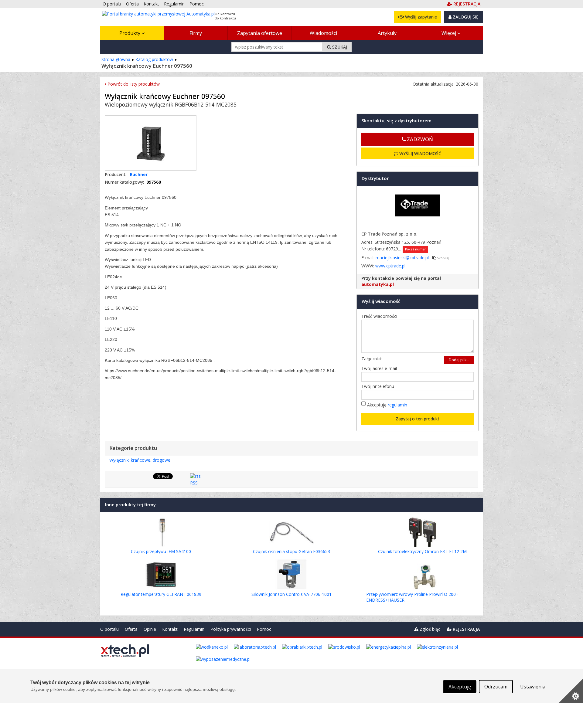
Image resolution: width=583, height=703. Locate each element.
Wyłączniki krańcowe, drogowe (139, 460)
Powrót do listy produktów (133, 84)
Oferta (131, 629)
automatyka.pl (377, 284)
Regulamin (194, 629)
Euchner (139, 174)
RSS (194, 483)
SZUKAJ (339, 47)
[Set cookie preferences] (571, 691)
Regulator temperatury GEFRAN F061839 (161, 594)
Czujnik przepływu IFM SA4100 (161, 551)
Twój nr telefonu (379, 386)
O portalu (109, 629)
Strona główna (115, 59)
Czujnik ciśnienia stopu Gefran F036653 (291, 551)
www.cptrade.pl (390, 266)
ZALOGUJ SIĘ (465, 17)
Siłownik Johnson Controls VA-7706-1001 (291, 594)
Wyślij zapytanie (420, 17)
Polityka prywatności (230, 629)
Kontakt (170, 629)
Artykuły (387, 33)
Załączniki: (371, 359)
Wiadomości (323, 33)
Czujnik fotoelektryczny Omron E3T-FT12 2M (422, 551)
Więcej (449, 33)
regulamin (397, 405)
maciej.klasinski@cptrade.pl (403, 257)
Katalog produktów (154, 59)
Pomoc (264, 629)
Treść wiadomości (380, 316)
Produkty (130, 33)
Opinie (150, 629)
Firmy (195, 33)
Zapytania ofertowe (259, 33)
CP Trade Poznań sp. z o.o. (389, 234)
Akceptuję (387, 405)
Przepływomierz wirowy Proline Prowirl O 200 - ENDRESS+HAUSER (412, 597)
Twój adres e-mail (380, 368)
